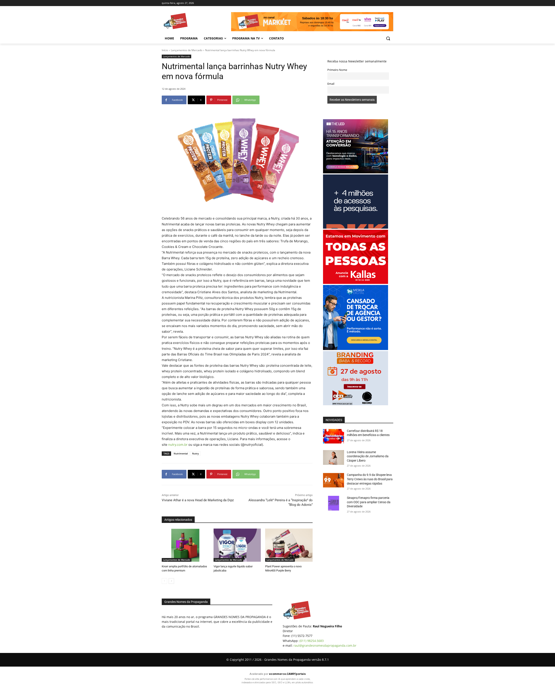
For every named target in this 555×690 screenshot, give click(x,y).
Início (165, 50)
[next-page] (171, 581)
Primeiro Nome (337, 70)
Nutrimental (181, 453)
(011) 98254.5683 (311, 641)
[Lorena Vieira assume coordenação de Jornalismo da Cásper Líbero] (333, 457)
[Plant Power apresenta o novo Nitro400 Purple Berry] (289, 545)
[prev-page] (164, 581)
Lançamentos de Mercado (186, 50)
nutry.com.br (178, 445)
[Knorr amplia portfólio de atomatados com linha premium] (185, 545)
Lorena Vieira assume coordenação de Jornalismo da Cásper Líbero (367, 456)
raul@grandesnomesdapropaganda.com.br (325, 645)
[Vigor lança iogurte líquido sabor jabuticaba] (237, 545)
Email (330, 84)
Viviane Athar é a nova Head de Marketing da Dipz (198, 500)
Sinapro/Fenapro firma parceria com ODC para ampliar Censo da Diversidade (368, 502)
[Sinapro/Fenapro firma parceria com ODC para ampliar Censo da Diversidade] (333, 503)
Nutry (195, 453)
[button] (388, 38)
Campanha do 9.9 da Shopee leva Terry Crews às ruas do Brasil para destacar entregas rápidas (370, 479)
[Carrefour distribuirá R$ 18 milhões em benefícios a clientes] (333, 436)
